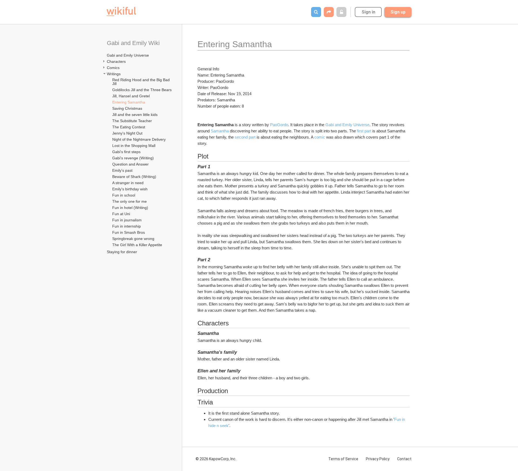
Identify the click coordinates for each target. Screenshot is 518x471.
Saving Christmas (127, 108)
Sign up (397, 12)
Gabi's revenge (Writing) (133, 158)
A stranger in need (128, 183)
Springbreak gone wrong (133, 238)
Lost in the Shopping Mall (133, 145)
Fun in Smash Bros (128, 232)
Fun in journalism (127, 220)
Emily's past (122, 170)
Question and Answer (130, 164)
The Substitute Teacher (132, 121)
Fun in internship (126, 226)
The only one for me (129, 201)
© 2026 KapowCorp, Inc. (216, 459)
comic (319, 137)
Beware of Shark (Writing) (134, 176)
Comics (113, 68)
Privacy (378, 459)
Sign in (368, 12)
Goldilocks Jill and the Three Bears (142, 90)
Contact (404, 459)
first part (364, 131)
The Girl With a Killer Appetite (137, 245)
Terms (343, 459)
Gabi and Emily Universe (128, 55)
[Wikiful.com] (121, 11)
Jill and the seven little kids (135, 114)
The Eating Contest (128, 127)
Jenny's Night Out (127, 133)
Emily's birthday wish (130, 189)
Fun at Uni (121, 214)
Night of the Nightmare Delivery (139, 139)
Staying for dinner (122, 252)
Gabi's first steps (126, 152)
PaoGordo (279, 124)
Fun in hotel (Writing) (130, 207)
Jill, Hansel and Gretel (131, 96)
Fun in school (123, 195)
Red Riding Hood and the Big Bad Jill (141, 82)
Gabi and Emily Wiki (133, 43)
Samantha (220, 131)
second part (245, 137)
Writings (114, 74)
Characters (116, 61)
